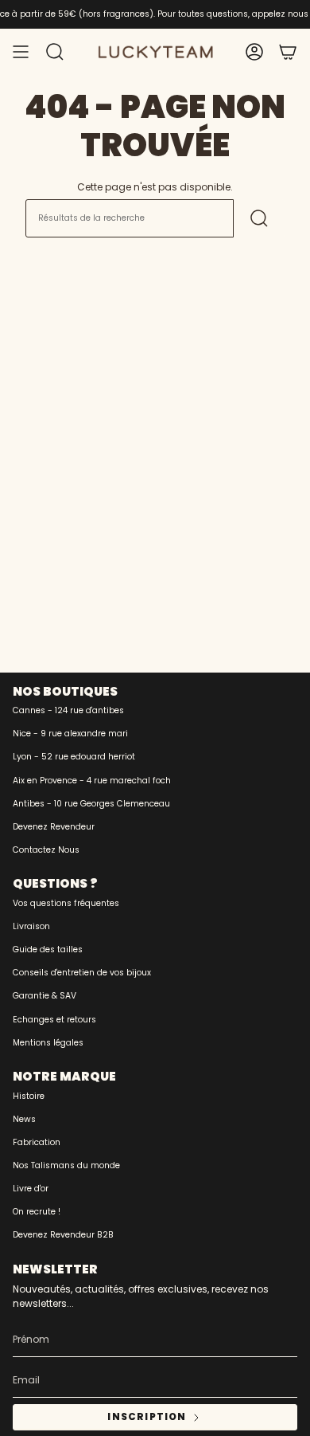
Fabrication (36, 1142)
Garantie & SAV (44, 996)
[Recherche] (259, 218)
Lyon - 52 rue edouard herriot (74, 757)
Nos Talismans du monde (66, 1165)
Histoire (29, 1096)
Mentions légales (48, 1043)
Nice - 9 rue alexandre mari (70, 734)
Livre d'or (30, 1189)
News (24, 1119)
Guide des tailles (48, 949)
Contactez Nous (46, 850)
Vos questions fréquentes (66, 903)
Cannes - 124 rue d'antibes (68, 710)
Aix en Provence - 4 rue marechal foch (92, 781)
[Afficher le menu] (21, 51)
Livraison (31, 926)
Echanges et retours (54, 1020)
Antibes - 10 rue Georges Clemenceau (91, 804)
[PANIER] (287, 51)
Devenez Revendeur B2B (63, 1235)
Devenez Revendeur (54, 827)
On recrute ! (36, 1212)
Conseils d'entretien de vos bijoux (82, 973)
